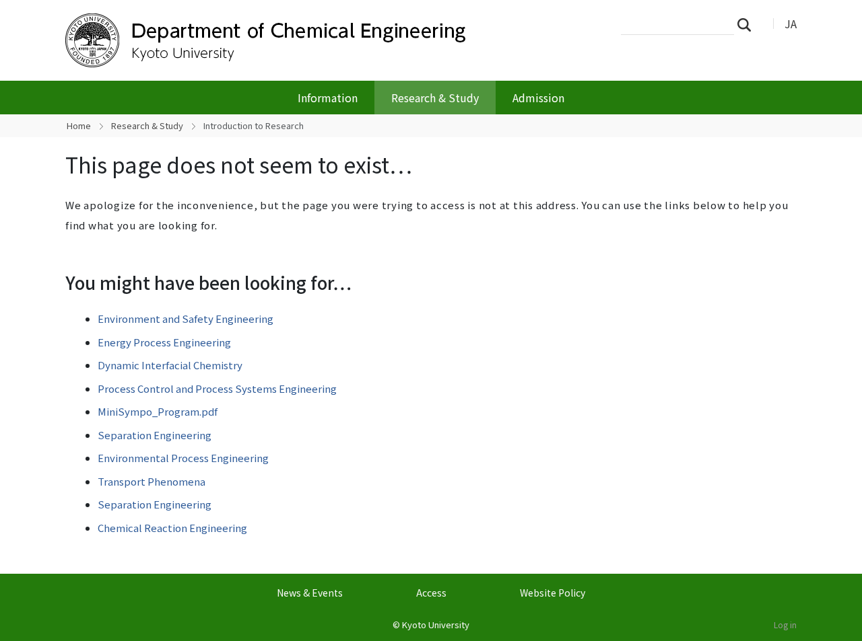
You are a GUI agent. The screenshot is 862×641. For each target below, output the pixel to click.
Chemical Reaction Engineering (172, 528)
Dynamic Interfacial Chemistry (170, 365)
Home (79, 125)
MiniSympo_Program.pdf (158, 411)
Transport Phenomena (151, 481)
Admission (538, 97)
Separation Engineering (154, 435)
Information (328, 97)
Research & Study (435, 97)
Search (748, 24)
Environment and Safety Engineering (185, 318)
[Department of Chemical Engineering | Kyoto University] (280, 40)
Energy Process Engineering (164, 342)
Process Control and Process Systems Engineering (217, 388)
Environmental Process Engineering (183, 458)
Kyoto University (435, 624)
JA (791, 23)
